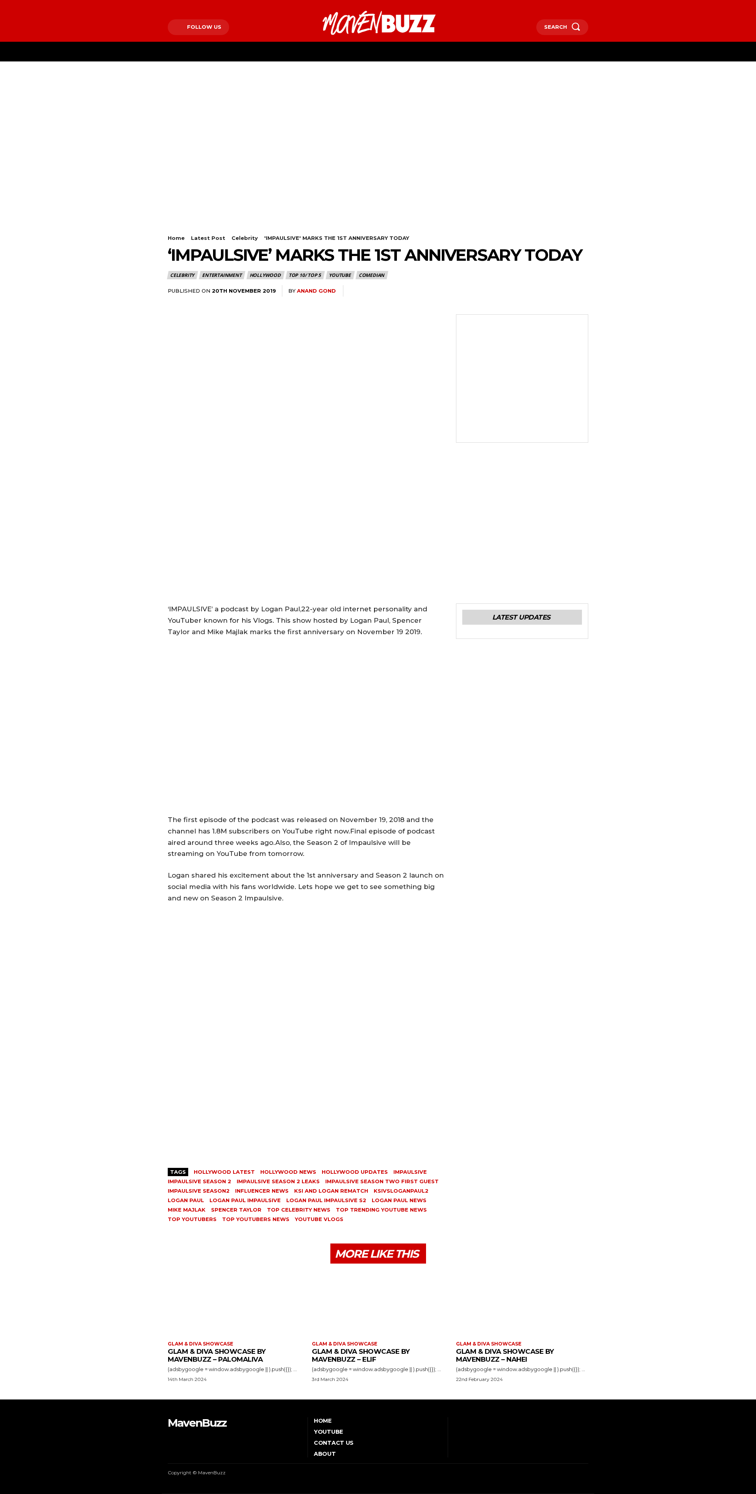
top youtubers (192, 1219)
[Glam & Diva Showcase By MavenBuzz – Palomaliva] (234, 1303)
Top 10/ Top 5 (305, 275)
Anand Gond (316, 291)
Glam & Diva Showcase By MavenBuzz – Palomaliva (217, 1355)
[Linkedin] (507, 291)
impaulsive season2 (199, 1191)
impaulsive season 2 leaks (278, 1181)
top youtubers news (255, 1219)
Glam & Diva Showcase (200, 1344)
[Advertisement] (378, 120)
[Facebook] (169, 6)
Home (176, 238)
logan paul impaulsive (245, 1200)
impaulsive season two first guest (382, 1181)
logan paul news (399, 1200)
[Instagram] (181, 6)
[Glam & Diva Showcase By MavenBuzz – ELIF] (378, 1303)
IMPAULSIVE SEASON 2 (199, 1181)
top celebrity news (298, 1209)
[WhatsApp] (489, 291)
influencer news (262, 1191)
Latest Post (208, 238)
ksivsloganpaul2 (401, 1191)
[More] (580, 291)
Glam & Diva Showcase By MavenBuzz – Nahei (505, 1355)
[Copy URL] (561, 291)
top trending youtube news (381, 1209)
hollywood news (288, 1172)
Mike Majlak (187, 1209)
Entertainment (221, 275)
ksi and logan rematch (331, 1191)
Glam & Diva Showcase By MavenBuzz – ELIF (361, 1355)
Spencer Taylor (236, 1209)
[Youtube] (205, 6)
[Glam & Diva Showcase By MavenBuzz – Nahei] (522, 1303)
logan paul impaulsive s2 (326, 1200)
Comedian (371, 275)
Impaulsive (410, 1172)
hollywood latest (224, 1172)
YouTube (340, 275)
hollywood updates (355, 1172)
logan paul (186, 1200)
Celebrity (245, 238)
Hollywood (265, 275)
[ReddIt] (525, 291)
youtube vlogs (319, 1219)
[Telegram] (543, 291)
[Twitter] (193, 6)
